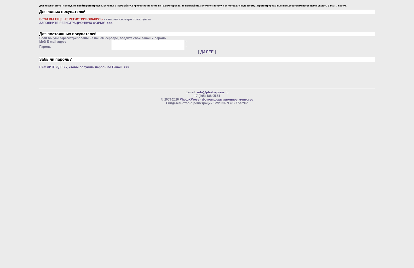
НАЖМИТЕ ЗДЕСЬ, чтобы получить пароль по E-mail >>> (84, 67)
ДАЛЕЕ (207, 52)
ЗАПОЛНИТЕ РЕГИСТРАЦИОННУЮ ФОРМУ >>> (75, 23)
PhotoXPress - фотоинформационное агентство (216, 99)
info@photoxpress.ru (213, 92)
